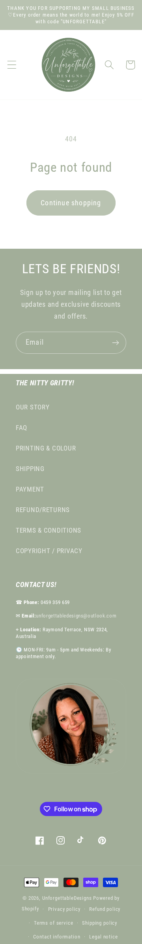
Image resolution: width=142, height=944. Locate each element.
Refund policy (104, 909)
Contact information (56, 937)
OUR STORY (32, 407)
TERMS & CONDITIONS (48, 530)
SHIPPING (30, 469)
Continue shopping (71, 203)
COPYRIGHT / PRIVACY (49, 551)
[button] (12, 64)
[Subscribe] (115, 343)
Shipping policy (99, 923)
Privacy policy (64, 909)
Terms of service (53, 923)
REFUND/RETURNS (43, 510)
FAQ (21, 428)
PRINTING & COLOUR (46, 448)
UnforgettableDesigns (67, 898)
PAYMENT (30, 489)
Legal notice (103, 937)
